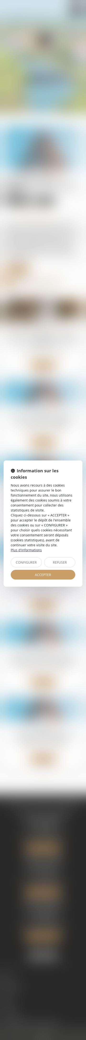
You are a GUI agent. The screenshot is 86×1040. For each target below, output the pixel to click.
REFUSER (60, 562)
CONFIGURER (26, 562)
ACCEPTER (43, 574)
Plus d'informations (26, 550)
